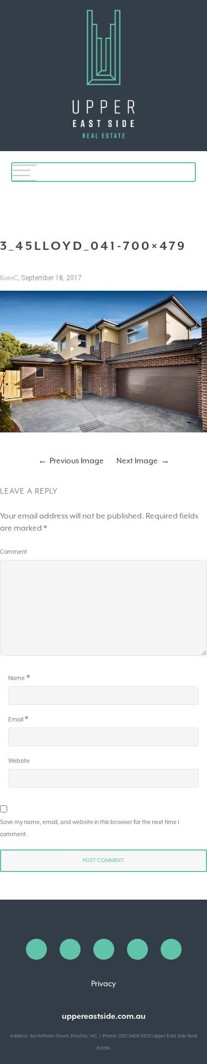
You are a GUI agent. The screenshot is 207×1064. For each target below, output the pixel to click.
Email (15, 719)
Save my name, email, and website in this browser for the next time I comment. (89, 828)
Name (16, 678)
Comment (13, 551)
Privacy (103, 983)
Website (19, 760)
